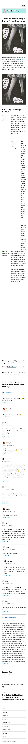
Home (3, 708)
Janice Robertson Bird (10, 617)
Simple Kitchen (6, 722)
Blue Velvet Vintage (11, 366)
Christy (5, 372)
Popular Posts (19, 372)
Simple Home (5, 719)
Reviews (4, 733)
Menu (23, 5)
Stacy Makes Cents (9, 392)
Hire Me (4, 736)
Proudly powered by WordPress (9, 741)
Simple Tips (5, 715)
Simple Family (5, 726)
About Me (4, 712)
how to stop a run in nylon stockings (12, 374)
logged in (10, 674)
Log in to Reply (5, 402)
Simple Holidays (6, 729)
